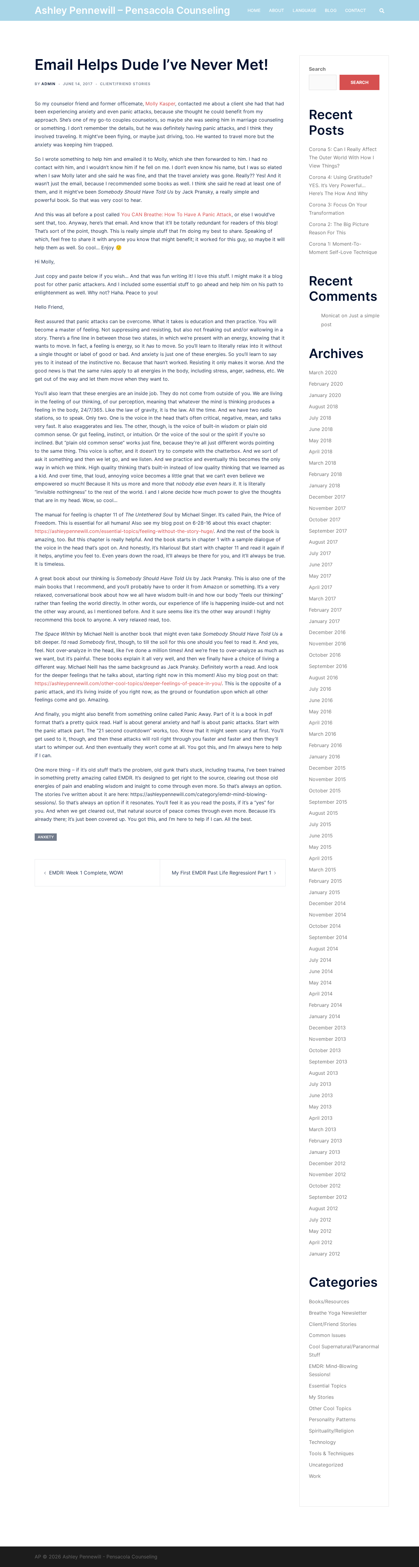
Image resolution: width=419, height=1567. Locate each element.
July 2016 (320, 689)
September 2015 (328, 802)
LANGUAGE (304, 10)
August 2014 (323, 949)
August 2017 (323, 542)
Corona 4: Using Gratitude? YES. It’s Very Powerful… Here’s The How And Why (340, 185)
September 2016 (328, 666)
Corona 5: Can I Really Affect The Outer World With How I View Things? (343, 157)
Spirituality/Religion (331, 1431)
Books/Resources (329, 1301)
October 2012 (325, 1186)
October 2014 (325, 926)
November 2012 (327, 1174)
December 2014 (327, 903)
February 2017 (325, 610)
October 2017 (324, 519)
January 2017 (324, 621)
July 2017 (320, 553)
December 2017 (327, 497)
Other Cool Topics (330, 1408)
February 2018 (325, 474)
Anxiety (46, 837)
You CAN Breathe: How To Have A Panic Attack (176, 214)
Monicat (330, 315)
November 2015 (327, 779)
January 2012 (324, 1254)
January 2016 (324, 756)
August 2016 (323, 677)
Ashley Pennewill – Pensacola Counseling (132, 10)
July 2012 (320, 1220)
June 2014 (321, 971)
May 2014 (320, 983)
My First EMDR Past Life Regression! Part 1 (221, 873)
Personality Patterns (332, 1419)
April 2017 (320, 587)
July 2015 (320, 824)
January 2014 (324, 1016)
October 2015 (325, 790)
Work (315, 1476)
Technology (322, 1442)
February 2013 (325, 1141)
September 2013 (328, 1062)
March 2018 (322, 463)
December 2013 (327, 1028)
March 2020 (323, 372)
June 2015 (321, 836)
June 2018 (321, 429)
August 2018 (323, 406)
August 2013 (323, 1073)
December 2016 (327, 632)
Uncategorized (326, 1465)
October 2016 (325, 655)
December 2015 (327, 768)
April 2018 (321, 451)
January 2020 (325, 395)
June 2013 (321, 1095)
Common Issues (327, 1335)
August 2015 (323, 813)
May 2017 (320, 576)
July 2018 (320, 418)
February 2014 (325, 1005)
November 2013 (327, 1039)
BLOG (330, 10)
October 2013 (325, 1050)
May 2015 (320, 847)
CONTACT (355, 10)
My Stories (321, 1397)
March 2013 (322, 1129)
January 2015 (324, 892)
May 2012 (320, 1231)
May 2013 (320, 1107)
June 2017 (321, 564)
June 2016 (321, 700)
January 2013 (324, 1152)
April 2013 (321, 1118)
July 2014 (320, 960)
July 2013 (320, 1084)
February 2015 (325, 881)
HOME (254, 10)
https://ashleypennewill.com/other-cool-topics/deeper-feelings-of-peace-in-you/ (128, 683)
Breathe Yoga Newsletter (338, 1313)
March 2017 (322, 598)
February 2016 (325, 745)
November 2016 (327, 643)
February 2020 (326, 384)
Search (317, 69)
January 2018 (324, 485)
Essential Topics (327, 1386)
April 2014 (321, 994)
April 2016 (321, 722)
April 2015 (321, 858)
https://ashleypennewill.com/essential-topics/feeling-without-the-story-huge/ (124, 531)
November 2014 (327, 915)
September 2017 (328, 531)
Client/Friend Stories (125, 83)
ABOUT (276, 10)
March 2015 (322, 870)
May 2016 (320, 711)
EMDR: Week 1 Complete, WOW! (86, 873)
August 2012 (323, 1208)
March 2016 (322, 734)
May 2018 (320, 440)
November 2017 (327, 508)
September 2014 (328, 937)
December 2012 (327, 1163)
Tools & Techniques (331, 1453)
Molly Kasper (160, 103)
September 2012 (328, 1197)
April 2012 (321, 1242)
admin (48, 83)
